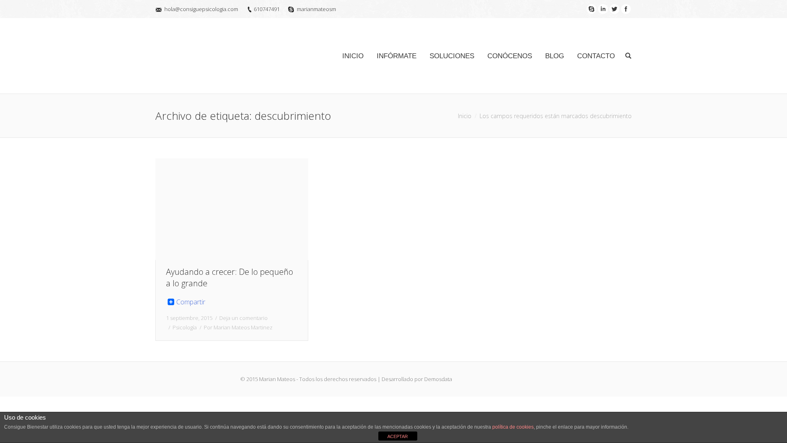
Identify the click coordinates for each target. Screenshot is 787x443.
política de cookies (513, 427)
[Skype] (591, 9)
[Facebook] (626, 9)
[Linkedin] (603, 9)
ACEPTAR (397, 436)
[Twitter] (614, 9)
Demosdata (438, 379)
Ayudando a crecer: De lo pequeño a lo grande (229, 277)
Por (238, 327)
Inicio (464, 116)
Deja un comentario (243, 318)
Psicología (185, 327)
